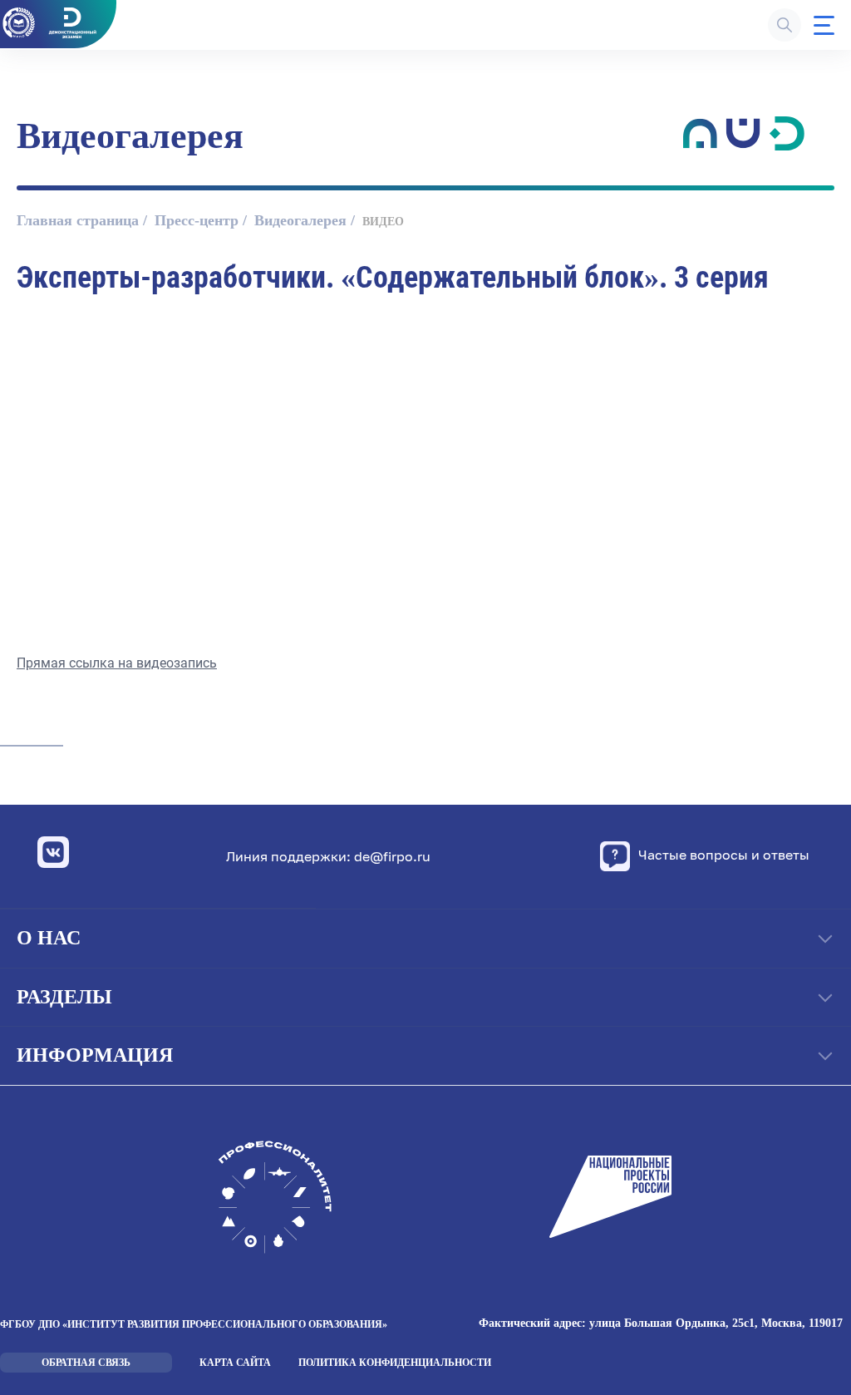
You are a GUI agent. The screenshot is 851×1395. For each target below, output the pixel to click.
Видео (383, 221)
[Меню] (824, 25)
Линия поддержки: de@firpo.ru (328, 857)
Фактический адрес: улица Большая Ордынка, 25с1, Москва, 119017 (661, 1323)
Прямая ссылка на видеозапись (117, 663)
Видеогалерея (300, 220)
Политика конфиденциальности (394, 1362)
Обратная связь (86, 1362)
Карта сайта (235, 1362)
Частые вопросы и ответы (723, 855)
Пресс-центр (197, 220)
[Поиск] (784, 25)
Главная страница (78, 220)
